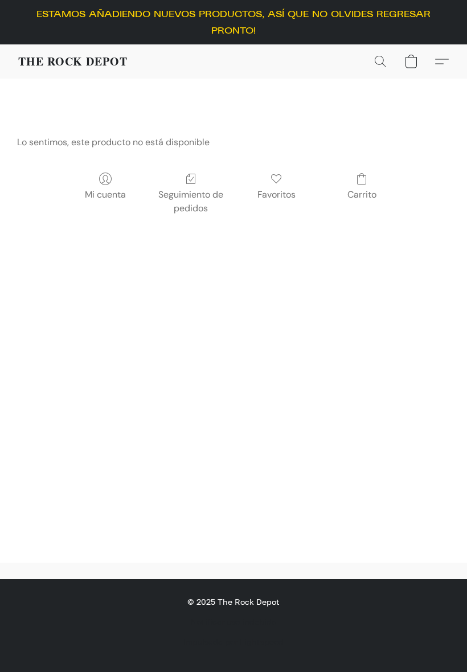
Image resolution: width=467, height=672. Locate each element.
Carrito (361, 194)
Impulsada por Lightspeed (233, 641)
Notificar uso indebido (233, 621)
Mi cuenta (105, 194)
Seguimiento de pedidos (190, 201)
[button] (73, 61)
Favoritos (276, 194)
